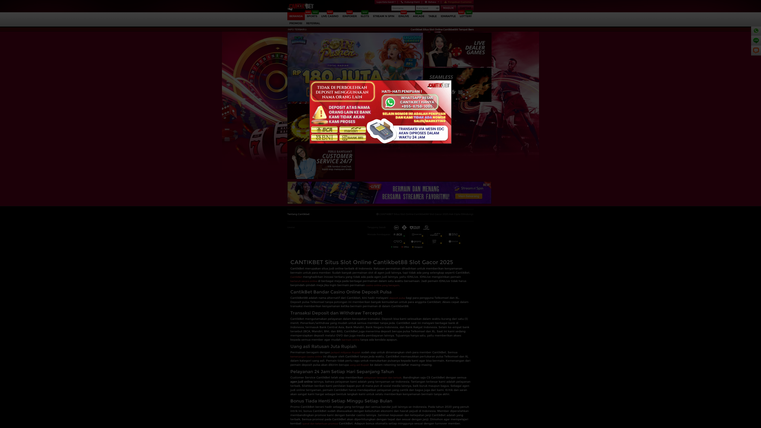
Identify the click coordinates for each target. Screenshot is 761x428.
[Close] (380, 111)
